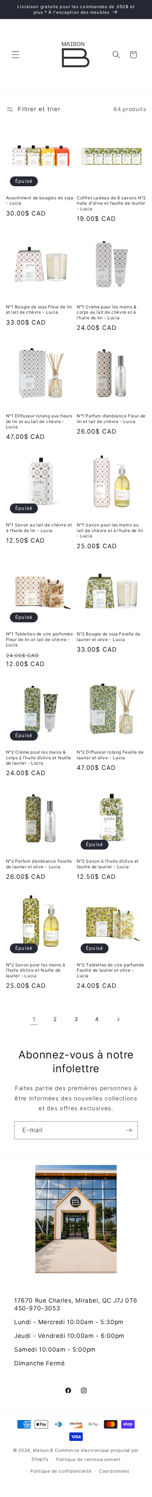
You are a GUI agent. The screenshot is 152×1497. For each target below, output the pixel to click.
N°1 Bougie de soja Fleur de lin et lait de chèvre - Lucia (39, 309)
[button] (15, 54)
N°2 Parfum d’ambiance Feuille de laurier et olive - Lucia (39, 863)
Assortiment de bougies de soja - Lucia (40, 200)
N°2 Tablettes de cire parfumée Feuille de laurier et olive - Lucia (110, 970)
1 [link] (34, 1019)
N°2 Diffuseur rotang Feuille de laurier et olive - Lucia (110, 754)
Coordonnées (114, 1471)
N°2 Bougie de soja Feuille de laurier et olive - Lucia (108, 636)
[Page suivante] (118, 1019)
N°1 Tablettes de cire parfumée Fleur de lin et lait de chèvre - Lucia (39, 639)
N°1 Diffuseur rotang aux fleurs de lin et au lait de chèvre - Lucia (39, 421)
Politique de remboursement (88, 1459)
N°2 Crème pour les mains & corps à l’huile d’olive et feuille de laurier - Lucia (38, 757)
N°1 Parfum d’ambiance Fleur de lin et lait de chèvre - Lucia (111, 418)
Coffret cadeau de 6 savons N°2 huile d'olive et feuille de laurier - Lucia (111, 203)
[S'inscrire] (129, 1130)
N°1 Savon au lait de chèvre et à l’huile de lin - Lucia (39, 527)
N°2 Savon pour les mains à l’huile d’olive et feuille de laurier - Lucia (36, 970)
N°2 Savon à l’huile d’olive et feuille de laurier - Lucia (108, 863)
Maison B (43, 1450)
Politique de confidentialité (61, 1471)
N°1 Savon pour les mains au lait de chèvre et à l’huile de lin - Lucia (110, 530)
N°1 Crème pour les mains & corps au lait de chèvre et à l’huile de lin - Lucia (107, 312)
